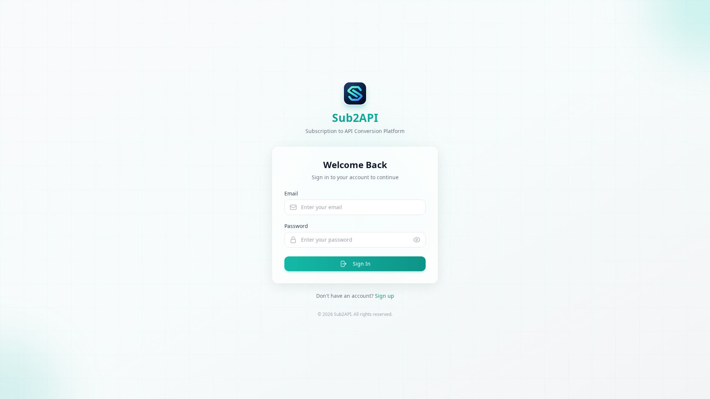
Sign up (384, 295)
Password (296, 225)
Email (291, 193)
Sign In (362, 263)
